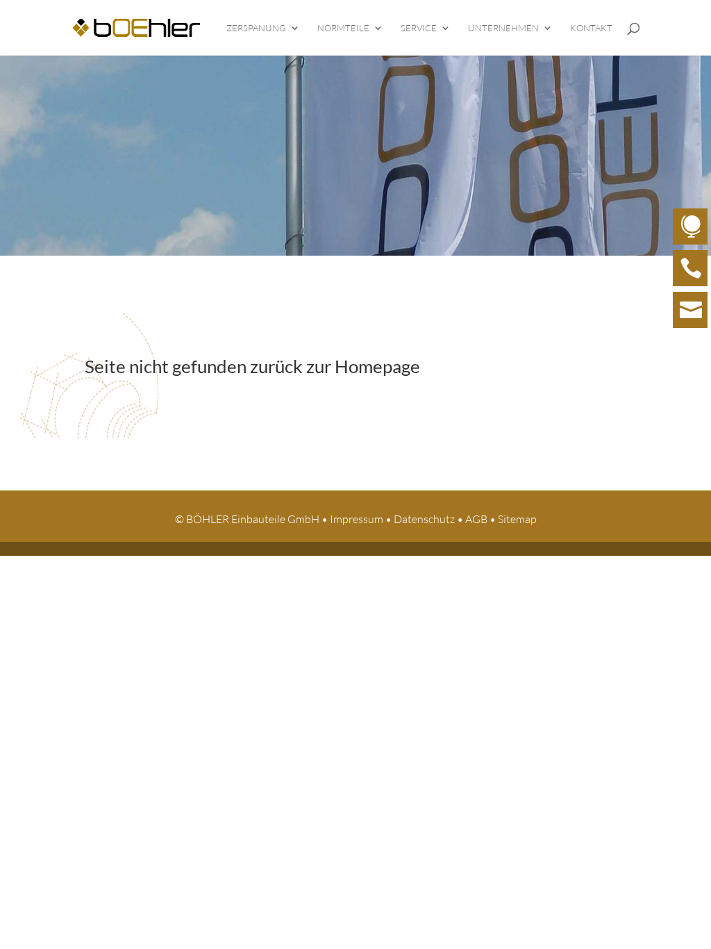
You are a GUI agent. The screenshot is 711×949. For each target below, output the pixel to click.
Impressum (356, 519)
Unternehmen (503, 28)
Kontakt (591, 28)
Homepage (377, 366)
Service (419, 28)
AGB (476, 519)
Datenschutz (424, 519)
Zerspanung (256, 28)
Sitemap (517, 519)
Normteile (343, 28)
